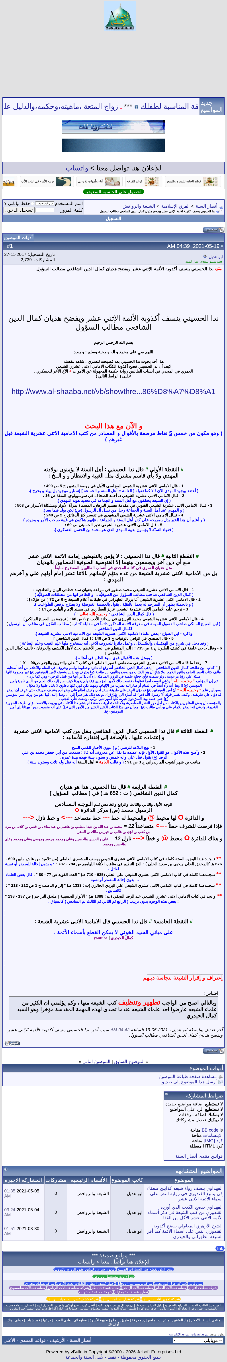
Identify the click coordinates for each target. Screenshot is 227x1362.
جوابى (18, 1320)
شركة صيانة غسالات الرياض (68, 1288)
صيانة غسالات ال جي (137, 1288)
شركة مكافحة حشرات (95, 1292)
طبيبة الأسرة (99, 1320)
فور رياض (197, 1308)
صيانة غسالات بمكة (106, 1288)
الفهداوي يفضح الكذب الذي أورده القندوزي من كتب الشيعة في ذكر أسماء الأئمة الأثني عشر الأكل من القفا (185, 1212)
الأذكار (195, 1320)
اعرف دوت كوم (148, 1308)
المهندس (215, 1305)
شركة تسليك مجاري (39, 1283)
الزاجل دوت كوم (46, 1308)
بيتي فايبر (195, 1283)
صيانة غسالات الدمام (171, 1288)
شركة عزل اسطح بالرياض (120, 1299)
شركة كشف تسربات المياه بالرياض (73, 1299)
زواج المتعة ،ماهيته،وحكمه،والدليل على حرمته (70, 106)
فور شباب (33, 1320)
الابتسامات (213, 1135)
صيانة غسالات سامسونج (27, 1288)
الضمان (29, 1305)
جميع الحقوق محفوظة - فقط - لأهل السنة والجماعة (113, 1357)
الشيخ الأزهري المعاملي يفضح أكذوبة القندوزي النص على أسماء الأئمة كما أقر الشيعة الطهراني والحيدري (185, 1231)
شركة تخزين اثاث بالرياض (161, 1299)
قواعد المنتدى (33, 1340)
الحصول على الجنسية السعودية (113, 191)
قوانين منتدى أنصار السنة (199, 1156)
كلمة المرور (72, 210)
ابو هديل (216, 256)
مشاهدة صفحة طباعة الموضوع (188, 1076)
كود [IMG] (213, 1140)
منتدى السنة (211, 1320)
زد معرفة (138, 1320)
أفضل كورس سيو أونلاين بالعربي (75, 1305)
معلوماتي (80, 1320)
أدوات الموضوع (18, 237)
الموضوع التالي (96, 1061)
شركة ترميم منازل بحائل (134, 1283)
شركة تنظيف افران (203, 1288)
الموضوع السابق (129, 1061)
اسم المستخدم (69, 203)
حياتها (47, 1320)
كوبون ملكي (167, 1308)
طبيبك (132, 1308)
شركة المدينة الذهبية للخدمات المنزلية (103, 1308)
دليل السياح (155, 1305)
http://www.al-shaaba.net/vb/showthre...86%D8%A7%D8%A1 (113, 391)
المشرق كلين (45, 1305)
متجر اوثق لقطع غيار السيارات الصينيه (145, 1269)
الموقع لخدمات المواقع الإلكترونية (189, 1334)
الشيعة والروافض (139, 206)
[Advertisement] (113, 64)
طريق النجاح (120, 1320)
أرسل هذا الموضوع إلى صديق (189, 1081)
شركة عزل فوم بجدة (170, 1283)
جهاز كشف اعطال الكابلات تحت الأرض (85, 1283)
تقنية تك (141, 1305)
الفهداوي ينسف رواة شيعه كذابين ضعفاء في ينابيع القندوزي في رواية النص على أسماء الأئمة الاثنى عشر (185, 1193)
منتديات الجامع (159, 1320)
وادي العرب (62, 1320)
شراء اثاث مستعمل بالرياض (113, 1276)
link (220, 1248)
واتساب (77, 168)
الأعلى (9, 1340)
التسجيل (113, 218)
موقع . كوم (104, 1305)
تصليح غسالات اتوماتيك (131, 1292)
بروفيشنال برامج (123, 1305)
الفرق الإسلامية (175, 206)
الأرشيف (58, 1340)
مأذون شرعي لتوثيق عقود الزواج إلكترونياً (84, 1269)
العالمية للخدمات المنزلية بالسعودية (186, 1305)
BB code (210, 1130)
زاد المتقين (180, 1320)
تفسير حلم (27, 1308)
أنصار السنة (206, 206)
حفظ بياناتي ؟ (17, 203)
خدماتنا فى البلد (68, 1308)
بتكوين (14, 1308)
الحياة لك (182, 1308)
